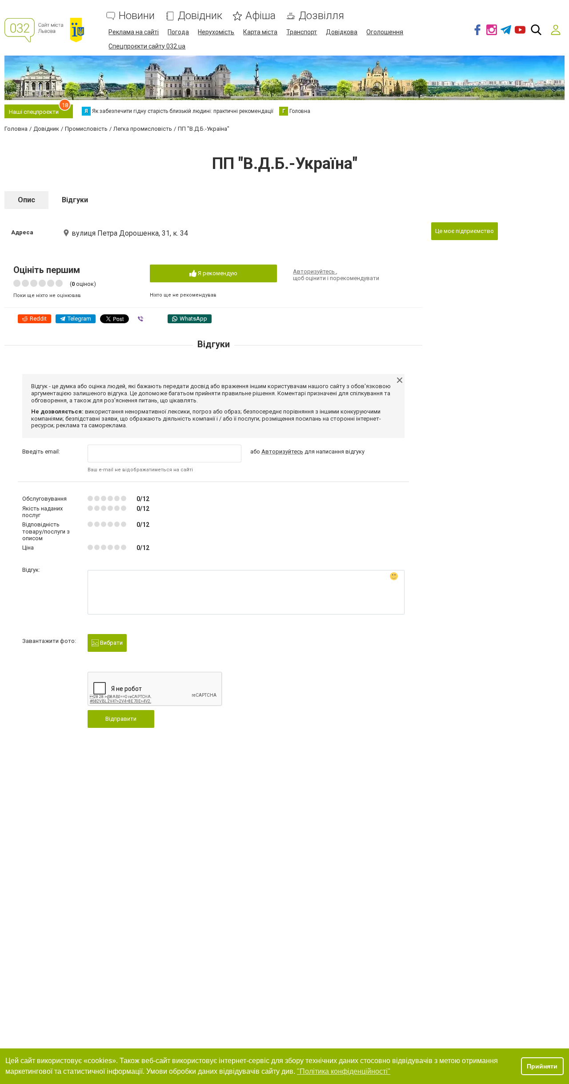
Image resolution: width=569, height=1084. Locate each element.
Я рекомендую (216, 273)
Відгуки (75, 200)
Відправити (120, 718)
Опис (26, 200)
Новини (137, 16)
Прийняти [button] (542, 1066)
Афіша (260, 16)
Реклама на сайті (133, 32)
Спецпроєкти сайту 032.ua (146, 46)
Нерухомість (216, 32)
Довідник (200, 16)
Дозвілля (321, 16)
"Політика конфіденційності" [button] (343, 1071)
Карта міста (260, 32)
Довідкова (341, 32)
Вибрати (111, 642)
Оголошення (384, 32)
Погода (178, 32)
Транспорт (301, 32)
